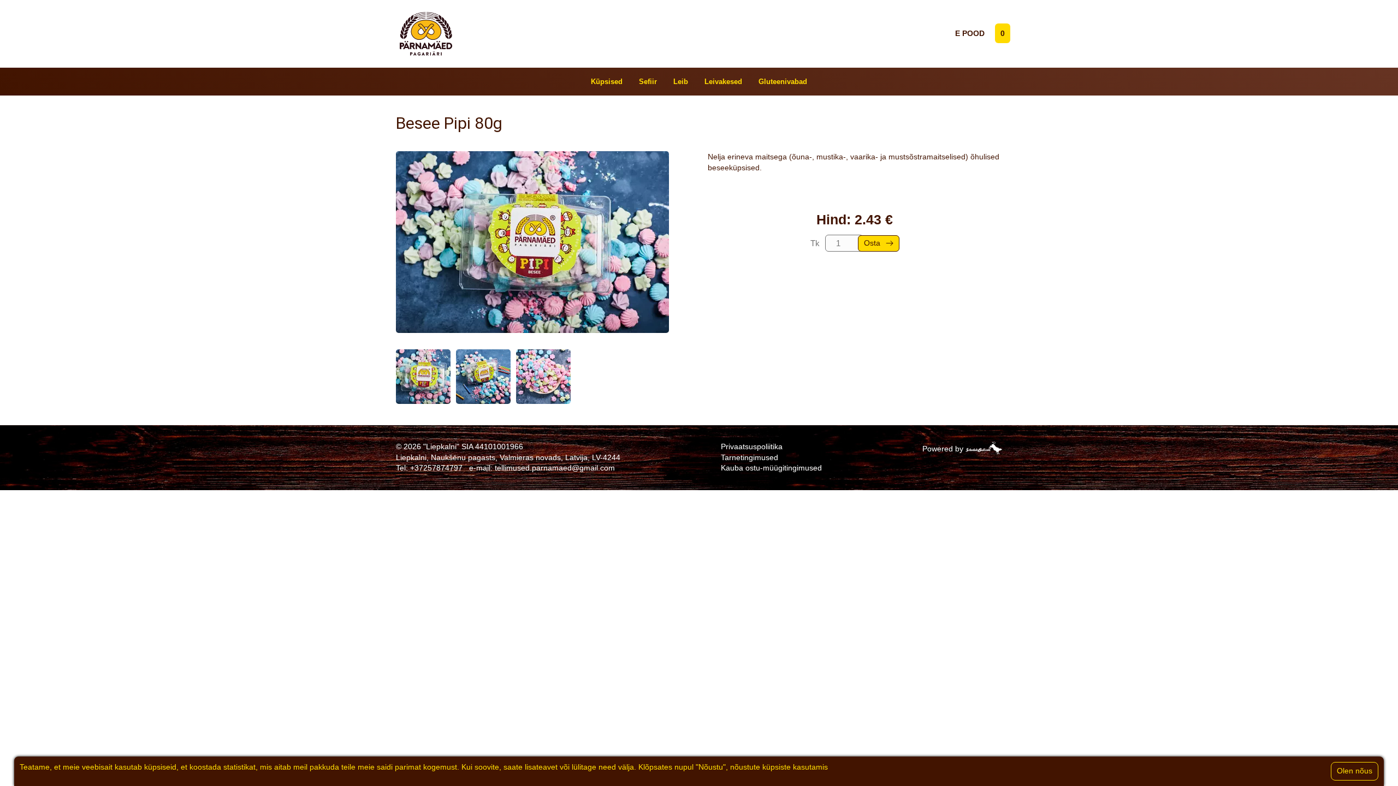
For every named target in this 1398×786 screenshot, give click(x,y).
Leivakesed (723, 82)
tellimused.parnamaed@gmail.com (555, 467)
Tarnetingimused (749, 457)
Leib (680, 82)
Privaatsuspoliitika (752, 446)
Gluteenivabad (783, 82)
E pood (970, 33)
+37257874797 (436, 467)
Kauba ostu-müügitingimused (771, 467)
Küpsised (607, 82)
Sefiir (648, 82)
